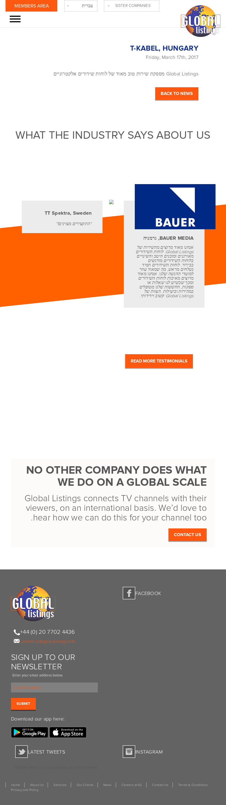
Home (15, 785)
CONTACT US (187, 535)
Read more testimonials (159, 361)
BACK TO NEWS (177, 93)
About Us (37, 785)
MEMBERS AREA (31, 6)
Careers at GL (132, 785)
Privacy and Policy (25, 790)
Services (60, 785)
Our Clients (85, 785)
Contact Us (160, 785)
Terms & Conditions (193, 785)
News (107, 785)
